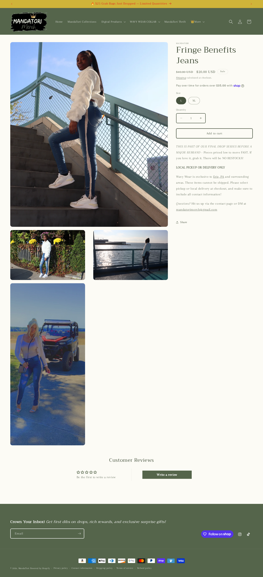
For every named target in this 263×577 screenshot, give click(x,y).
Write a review (167, 475)
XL (194, 100)
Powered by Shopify (40, 568)
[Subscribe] (79, 534)
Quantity (181, 109)
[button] (113, 21)
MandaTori (23, 568)
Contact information (82, 568)
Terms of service (125, 568)
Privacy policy (61, 568)
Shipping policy (104, 568)
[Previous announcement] (11, 4)
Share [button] (183, 222)
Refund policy (144, 568)
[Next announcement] (251, 4)
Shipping (181, 77)
